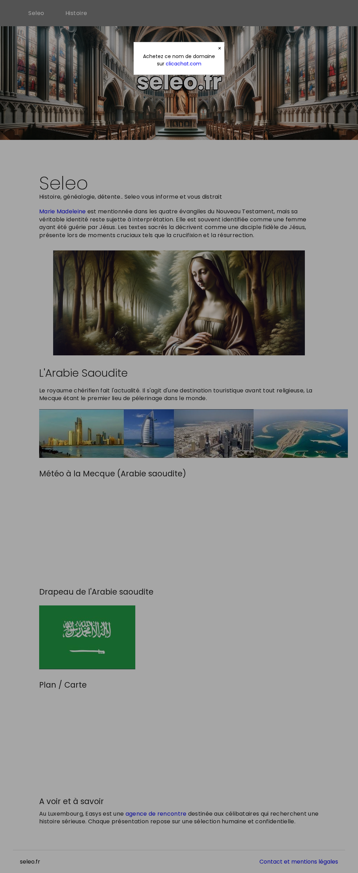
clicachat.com (183, 63)
